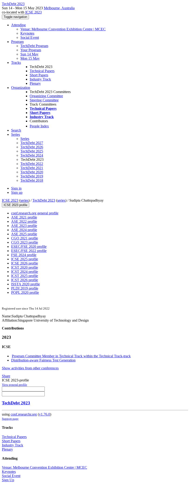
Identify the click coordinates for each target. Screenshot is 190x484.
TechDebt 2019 (31, 176)
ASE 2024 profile (24, 230)
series (24, 200)
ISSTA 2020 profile (25, 284)
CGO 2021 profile (24, 238)
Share (6, 376)
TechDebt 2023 (43, 200)
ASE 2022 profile (24, 221)
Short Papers (39, 75)
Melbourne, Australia (59, 8)
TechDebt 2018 (31, 180)
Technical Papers (42, 71)
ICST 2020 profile (24, 267)
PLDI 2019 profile (24, 288)
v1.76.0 (44, 414)
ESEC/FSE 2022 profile (29, 251)
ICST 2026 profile (24, 280)
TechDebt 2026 (31, 147)
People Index (39, 126)
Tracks (16, 63)
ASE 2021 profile (24, 217)
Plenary (35, 83)
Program (17, 42)
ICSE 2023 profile (15, 205)
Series (24, 139)
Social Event (29, 37)
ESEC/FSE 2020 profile (29, 246)
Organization (20, 88)
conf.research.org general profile (34, 213)
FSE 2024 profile (23, 255)
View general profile (14, 384)
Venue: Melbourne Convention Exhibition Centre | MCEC (63, 29)
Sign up (16, 192)
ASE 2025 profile (24, 234)
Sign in (16, 188)
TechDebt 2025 (31, 151)
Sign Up (8, 480)
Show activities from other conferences (30, 368)
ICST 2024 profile (24, 272)
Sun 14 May (29, 54)
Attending (18, 25)
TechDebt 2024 (31, 155)
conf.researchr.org (24, 414)
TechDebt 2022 (31, 164)
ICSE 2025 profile (24, 259)
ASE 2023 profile (24, 226)
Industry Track (40, 79)
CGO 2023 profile (24, 242)
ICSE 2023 (33, 12)
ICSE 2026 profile (24, 263)
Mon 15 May (30, 58)
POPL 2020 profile (25, 292)
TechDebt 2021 (31, 168)
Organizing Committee (46, 96)
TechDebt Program (34, 46)
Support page (10, 418)
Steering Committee (44, 100)
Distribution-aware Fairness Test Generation (43, 360)
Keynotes (27, 33)
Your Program (30, 50)
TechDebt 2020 (31, 172)
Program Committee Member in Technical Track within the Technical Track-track (71, 356)
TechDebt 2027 (31, 143)
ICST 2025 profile (24, 276)
